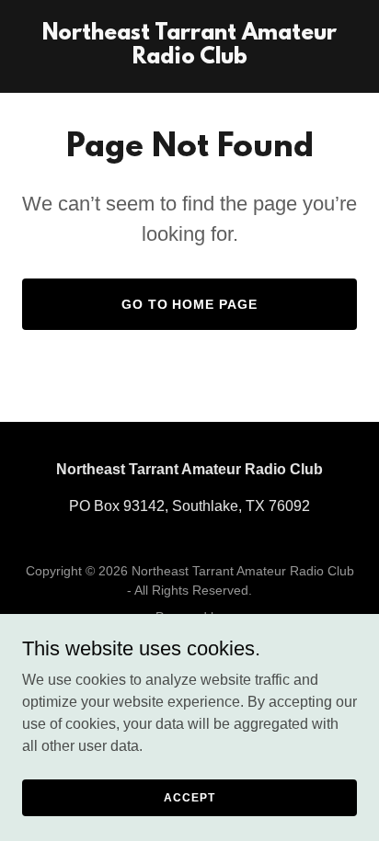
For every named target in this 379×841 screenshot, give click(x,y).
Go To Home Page (189, 304)
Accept (189, 796)
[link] (189, 58)
